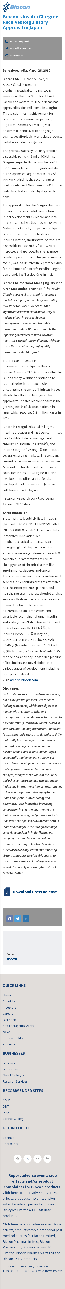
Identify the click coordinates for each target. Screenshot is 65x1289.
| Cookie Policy (41, 1266)
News (6, 1032)
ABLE (6, 1100)
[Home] (16, 6)
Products (9, 1044)
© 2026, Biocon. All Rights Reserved (43, 1271)
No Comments (17, 55)
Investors (9, 1007)
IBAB (6, 1112)
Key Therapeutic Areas (18, 1026)
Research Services (15, 1081)
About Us (9, 1001)
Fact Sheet (10, 1020)
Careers (8, 1013)
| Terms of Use (10, 1271)
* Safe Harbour (10, 1266)
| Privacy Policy (26, 1266)
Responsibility (13, 1038)
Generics (9, 1063)
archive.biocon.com (24, 680)
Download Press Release (35, 892)
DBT (6, 1106)
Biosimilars (11, 1069)
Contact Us (10, 1144)
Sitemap (8, 1137)
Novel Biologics (14, 1075)
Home (7, 995)
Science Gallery (13, 1119)
